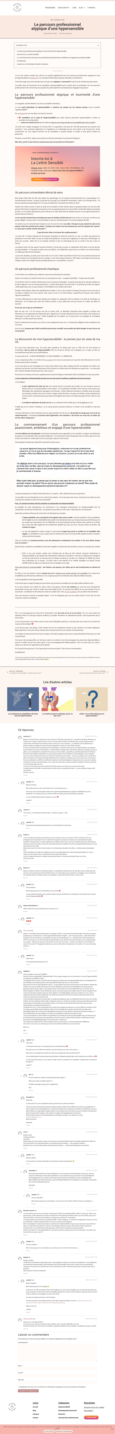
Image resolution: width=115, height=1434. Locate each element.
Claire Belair (27, 930)
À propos (91, 8)
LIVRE (74, 8)
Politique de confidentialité (64, 1431)
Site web (21, 1380)
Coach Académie (71, 592)
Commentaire (23, 1342)
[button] (98, 45)
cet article (49, 360)
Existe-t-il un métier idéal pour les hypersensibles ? (92, 715)
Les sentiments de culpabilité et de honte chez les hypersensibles (23, 715)
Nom (20, 1366)
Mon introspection (57, 20)
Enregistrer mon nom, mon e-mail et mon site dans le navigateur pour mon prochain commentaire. (52, 1387)
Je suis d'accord (49, 1431)
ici (20, 645)
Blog (81, 8)
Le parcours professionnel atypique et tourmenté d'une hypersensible (41, 51)
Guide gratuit (63, 8)
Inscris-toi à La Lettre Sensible (28, 54)
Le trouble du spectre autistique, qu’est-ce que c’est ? (57, 715)
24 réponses (21, 61)
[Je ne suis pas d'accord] (112, 1429)
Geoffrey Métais (28, 1319)
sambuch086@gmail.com (33, 1117)
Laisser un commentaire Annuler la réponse (32, 64)
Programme (50, 8)
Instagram (34, 78)
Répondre (25, 775)
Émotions (61, 1414)
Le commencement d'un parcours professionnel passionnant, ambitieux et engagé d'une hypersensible (53, 58)
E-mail (20, 1373)
